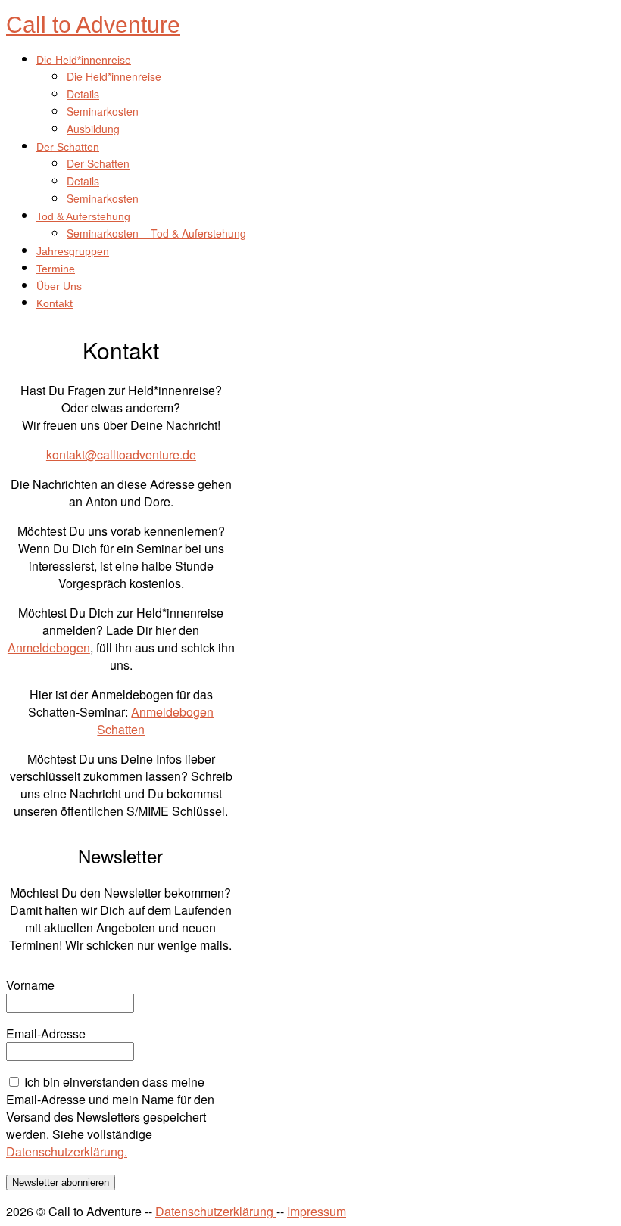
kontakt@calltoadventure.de (121, 454)
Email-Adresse (46, 1033)
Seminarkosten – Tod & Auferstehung (156, 233)
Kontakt (54, 303)
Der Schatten (67, 147)
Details (83, 93)
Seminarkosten (103, 111)
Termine (55, 269)
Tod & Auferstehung (83, 216)
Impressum (316, 1211)
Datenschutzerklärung (215, 1211)
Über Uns (59, 286)
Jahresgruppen (72, 251)
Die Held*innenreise (83, 60)
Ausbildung (93, 128)
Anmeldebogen (49, 647)
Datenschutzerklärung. (66, 1151)
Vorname (30, 985)
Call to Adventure (93, 24)
